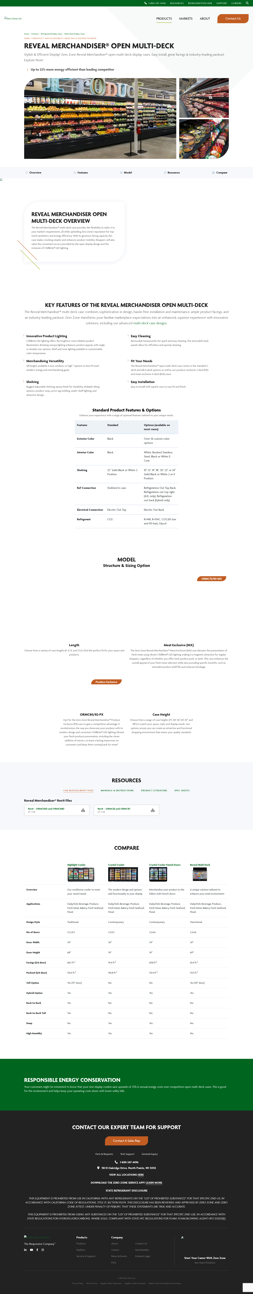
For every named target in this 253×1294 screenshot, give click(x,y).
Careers (115, 1249)
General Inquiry (150, 1153)
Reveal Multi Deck (200, 864)
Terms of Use (91, 1283)
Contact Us (233, 18)
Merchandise (142, 1249)
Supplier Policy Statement (111, 1283)
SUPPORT (222, 3)
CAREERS (236, 3)
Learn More (154, 1182)
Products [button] (164, 19)
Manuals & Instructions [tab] (117, 790)
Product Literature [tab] (154, 790)
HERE (141, 1174)
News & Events (119, 1256)
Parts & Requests (104, 1153)
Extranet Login (142, 1256)
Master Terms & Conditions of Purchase (165, 1283)
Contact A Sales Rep (126, 1141)
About (114, 1243)
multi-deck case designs (150, 323)
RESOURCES (177, 3)
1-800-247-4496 (157, 3)
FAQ (113, 1262)
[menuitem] (177, 3)
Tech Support (127, 1153)
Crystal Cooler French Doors (165, 864)
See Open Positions (205, 1262)
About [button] (205, 19)
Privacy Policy (77, 1283)
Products (81, 1243)
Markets (80, 1249)
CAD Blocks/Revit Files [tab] (78, 790)
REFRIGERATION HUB (200, 3)
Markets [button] (186, 19)
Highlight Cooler (76, 864)
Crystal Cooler (116, 864)
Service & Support (85, 1256)
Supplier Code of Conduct (135, 1283)
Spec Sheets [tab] (182, 790)
